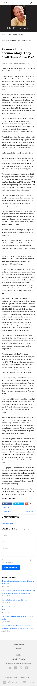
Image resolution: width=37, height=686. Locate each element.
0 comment (5, 507)
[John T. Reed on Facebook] (15, 668)
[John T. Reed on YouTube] (26, 668)
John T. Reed (13, 677)
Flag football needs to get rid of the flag (14, 600)
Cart (33, 2)
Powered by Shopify (24, 677)
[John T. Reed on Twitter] (10, 668)
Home (3, 34)
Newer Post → (30, 512)
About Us (18, 652)
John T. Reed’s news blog (16, 34)
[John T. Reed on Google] (21, 668)
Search (18, 649)
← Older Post (6, 512)
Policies (18, 655)
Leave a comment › (8, 523)
